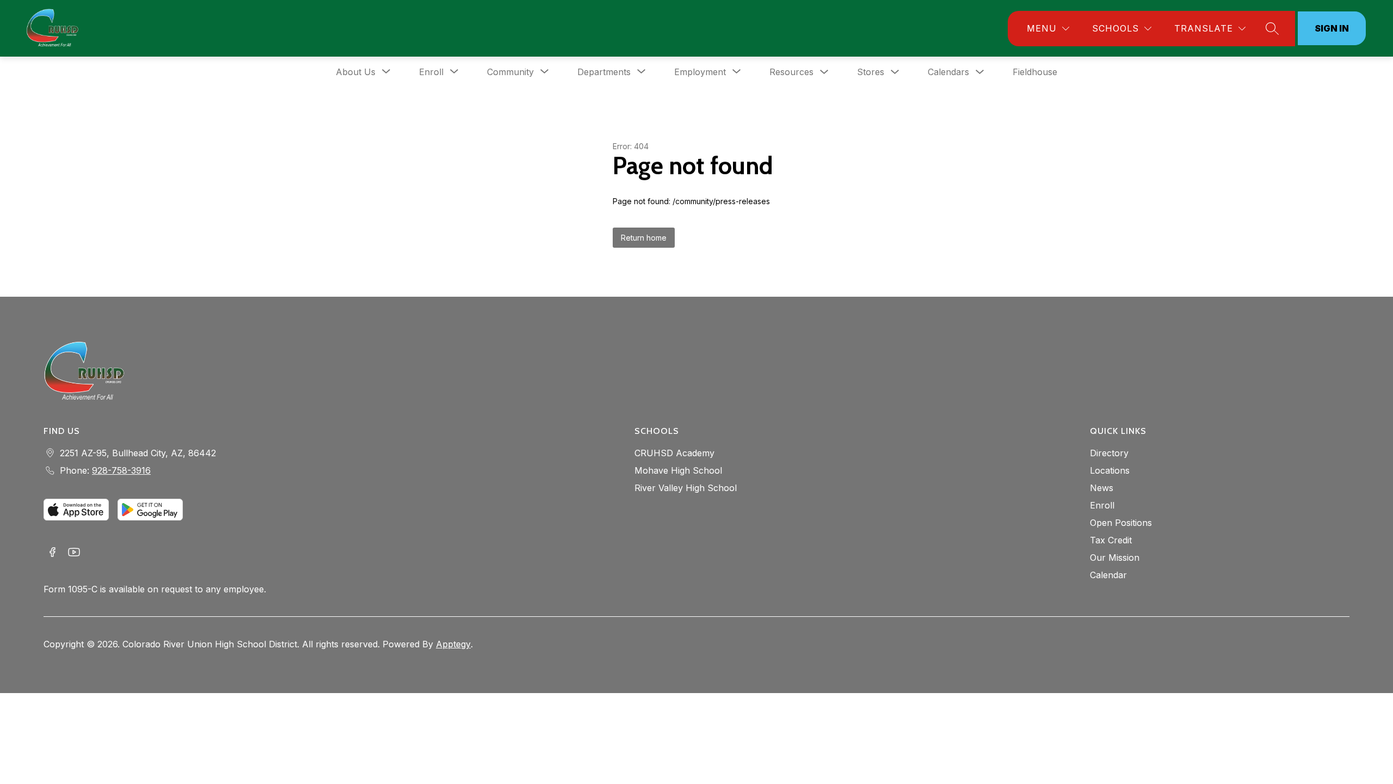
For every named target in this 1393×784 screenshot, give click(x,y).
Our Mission (1114, 557)
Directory (1109, 453)
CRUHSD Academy (674, 453)
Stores (870, 71)
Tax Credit (1111, 540)
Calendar (1108, 574)
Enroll (1102, 505)
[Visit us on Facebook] (52, 553)
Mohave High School (678, 470)
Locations (1110, 470)
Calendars (948, 71)
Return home (644, 237)
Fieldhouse (1035, 71)
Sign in (1332, 28)
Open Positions (1121, 522)
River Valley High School (685, 487)
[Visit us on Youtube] (74, 553)
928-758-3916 (121, 470)
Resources (791, 71)
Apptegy (453, 644)
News (1101, 487)
